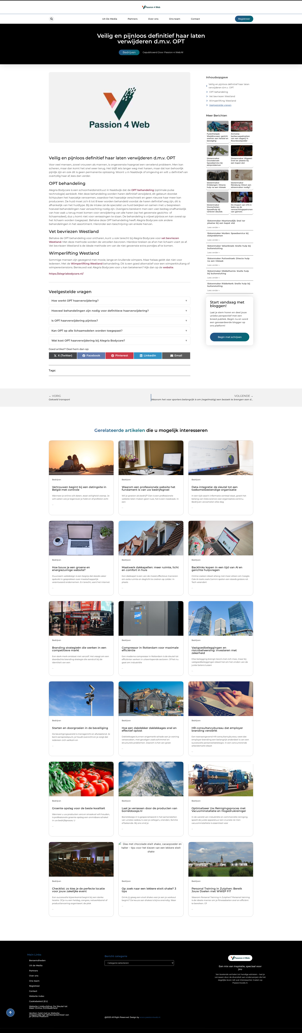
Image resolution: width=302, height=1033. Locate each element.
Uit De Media (109, 18)
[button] (51, 19)
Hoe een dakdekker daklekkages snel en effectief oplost (149, 729)
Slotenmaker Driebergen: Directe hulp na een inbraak (216, 185)
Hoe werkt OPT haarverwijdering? (119, 300)
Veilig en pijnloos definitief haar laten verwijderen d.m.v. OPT (229, 86)
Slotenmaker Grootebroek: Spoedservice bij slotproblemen (215, 161)
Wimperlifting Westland (87, 263)
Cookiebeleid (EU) (38, 1001)
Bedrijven (129, 52)
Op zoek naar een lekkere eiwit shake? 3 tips (149, 890)
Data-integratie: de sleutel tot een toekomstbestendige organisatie (215, 488)
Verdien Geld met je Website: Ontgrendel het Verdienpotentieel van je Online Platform (49, 1015)
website (168, 267)
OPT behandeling (142, 190)
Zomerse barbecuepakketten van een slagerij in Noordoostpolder (240, 137)
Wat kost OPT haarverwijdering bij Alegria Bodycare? (119, 340)
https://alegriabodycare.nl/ (66, 273)
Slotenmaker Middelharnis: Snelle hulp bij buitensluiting (228, 272)
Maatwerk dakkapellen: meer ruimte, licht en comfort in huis (150, 569)
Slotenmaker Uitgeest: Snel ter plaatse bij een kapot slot (241, 160)
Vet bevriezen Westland (222, 96)
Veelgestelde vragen (220, 105)
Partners (132, 18)
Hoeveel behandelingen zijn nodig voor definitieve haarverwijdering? (119, 310)
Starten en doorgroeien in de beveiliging (80, 728)
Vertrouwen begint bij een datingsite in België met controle (79, 488)
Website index (36, 996)
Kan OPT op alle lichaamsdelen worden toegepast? (119, 330)
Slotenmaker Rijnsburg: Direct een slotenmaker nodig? (241, 185)
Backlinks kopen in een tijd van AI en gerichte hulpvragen (217, 569)
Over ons (153, 18)
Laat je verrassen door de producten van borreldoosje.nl (149, 810)
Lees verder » (213, 227)
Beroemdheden (37, 960)
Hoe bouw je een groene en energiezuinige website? (71, 569)
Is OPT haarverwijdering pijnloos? (119, 320)
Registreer (34, 986)
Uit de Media (35, 965)
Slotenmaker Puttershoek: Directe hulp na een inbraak (228, 259)
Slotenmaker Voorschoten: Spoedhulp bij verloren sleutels (214, 208)
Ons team (174, 18)
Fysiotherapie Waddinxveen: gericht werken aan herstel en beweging (217, 137)
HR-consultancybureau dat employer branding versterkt (217, 729)
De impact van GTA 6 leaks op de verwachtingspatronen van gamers (242, 208)
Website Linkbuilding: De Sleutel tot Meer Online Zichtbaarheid (48, 1007)
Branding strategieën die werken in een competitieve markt (79, 649)
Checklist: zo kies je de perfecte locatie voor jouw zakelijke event (78, 890)
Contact (195, 18)
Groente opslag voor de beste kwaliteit (78, 808)
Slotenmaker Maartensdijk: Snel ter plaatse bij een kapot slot (226, 221)
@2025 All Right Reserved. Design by (133, 1017)
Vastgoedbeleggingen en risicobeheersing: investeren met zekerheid (214, 650)
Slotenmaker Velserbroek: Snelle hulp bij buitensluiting (229, 247)
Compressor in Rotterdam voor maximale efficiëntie (150, 649)
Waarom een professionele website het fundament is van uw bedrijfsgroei (148, 488)
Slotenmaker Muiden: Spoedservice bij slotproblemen (228, 234)
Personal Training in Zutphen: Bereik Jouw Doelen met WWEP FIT (217, 890)
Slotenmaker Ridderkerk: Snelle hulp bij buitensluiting (228, 284)
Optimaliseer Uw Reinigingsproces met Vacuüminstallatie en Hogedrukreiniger (219, 810)
